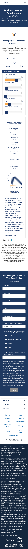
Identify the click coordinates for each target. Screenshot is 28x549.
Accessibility (14, 435)
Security (8, 431)
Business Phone (8, 316)
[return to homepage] (5, 2)
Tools (8, 421)
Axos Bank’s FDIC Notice (8, 478)
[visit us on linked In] (18, 440)
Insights (7, 418)
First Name (7, 285)
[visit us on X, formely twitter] (12, 440)
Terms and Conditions (14, 363)
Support (7, 415)
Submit (14, 390)
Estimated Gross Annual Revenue (13, 323)
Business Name (8, 301)
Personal (6, 400)
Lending (10, 343)
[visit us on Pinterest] (22, 440)
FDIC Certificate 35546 (17, 468)
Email (5, 308)
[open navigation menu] (24, 3)
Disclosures (20, 421)
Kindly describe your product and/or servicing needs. (14, 353)
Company (20, 418)
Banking (10, 335)
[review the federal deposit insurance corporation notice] (21, 545)
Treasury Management (14, 339)
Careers (20, 415)
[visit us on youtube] (15, 440)
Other (9, 347)
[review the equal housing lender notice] (11, 545)
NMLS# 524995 (13, 535)
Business (6, 404)
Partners (6, 408)
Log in (20, 2)
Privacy (20, 426)
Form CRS (14, 490)
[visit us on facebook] (6, 440)
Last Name (7, 293)
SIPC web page (17, 510)
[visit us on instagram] (9, 440)
